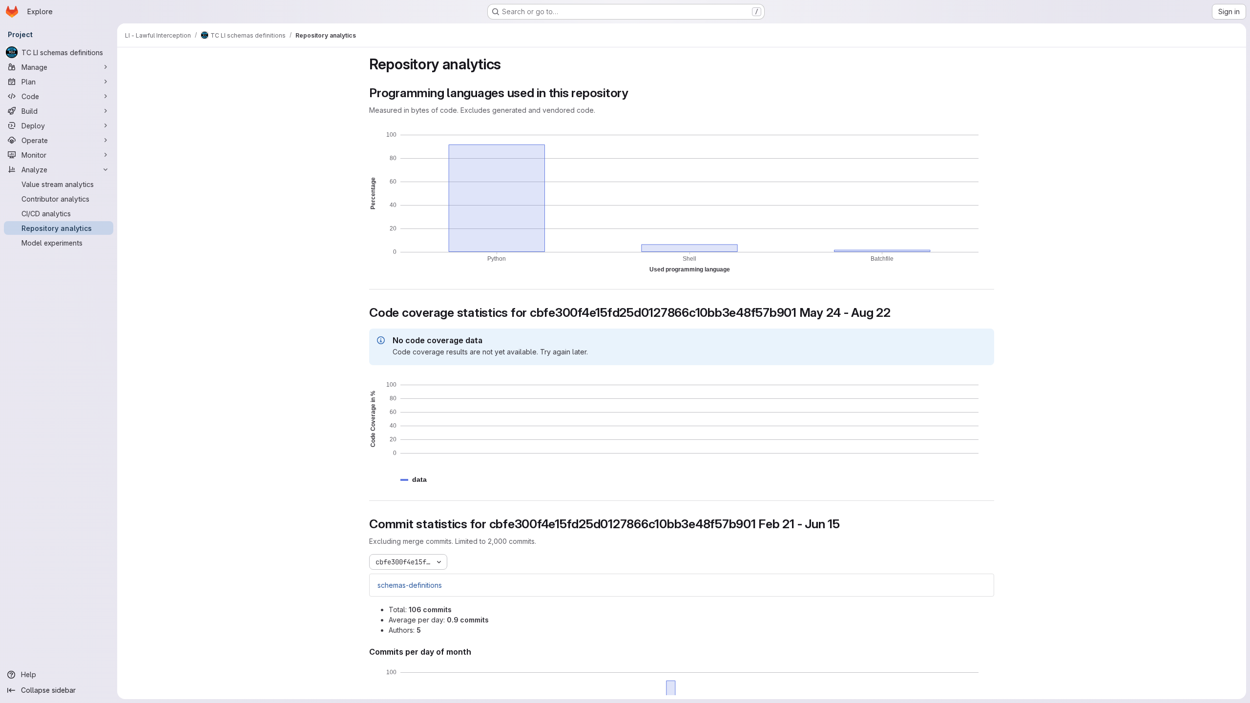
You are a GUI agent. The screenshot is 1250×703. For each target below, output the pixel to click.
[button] (419, 480)
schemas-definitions (409, 585)
